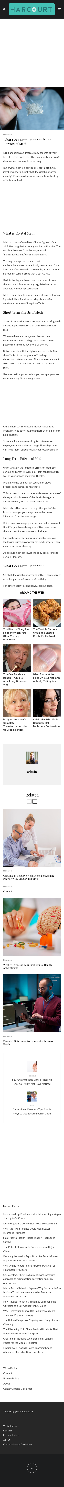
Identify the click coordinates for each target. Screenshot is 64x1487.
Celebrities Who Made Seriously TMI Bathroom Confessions (46, 723)
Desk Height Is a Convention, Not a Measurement (30, 1223)
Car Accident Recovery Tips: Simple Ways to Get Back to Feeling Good (32, 1109)
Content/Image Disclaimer (17, 1388)
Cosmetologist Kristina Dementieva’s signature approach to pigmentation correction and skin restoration (29, 1279)
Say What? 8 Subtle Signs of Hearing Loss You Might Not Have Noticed (32, 1079)
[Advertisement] (32, 52)
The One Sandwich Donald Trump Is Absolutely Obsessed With (15, 679)
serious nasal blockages (35, 531)
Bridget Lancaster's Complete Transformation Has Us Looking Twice (15, 724)
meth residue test (23, 449)
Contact (7, 891)
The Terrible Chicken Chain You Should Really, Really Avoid (45, 633)
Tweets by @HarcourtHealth (18, 1411)
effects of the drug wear (20, 355)
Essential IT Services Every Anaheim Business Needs (28, 1043)
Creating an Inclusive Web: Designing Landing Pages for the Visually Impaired (28, 877)
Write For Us (10, 1368)
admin (32, 771)
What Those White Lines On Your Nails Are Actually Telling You (46, 678)
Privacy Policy (11, 1378)
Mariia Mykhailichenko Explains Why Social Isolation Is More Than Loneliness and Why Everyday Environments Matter (32, 1292)
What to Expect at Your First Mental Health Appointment (27, 966)
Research (7, 134)
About (6, 1383)
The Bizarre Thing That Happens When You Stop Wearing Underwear (16, 634)
